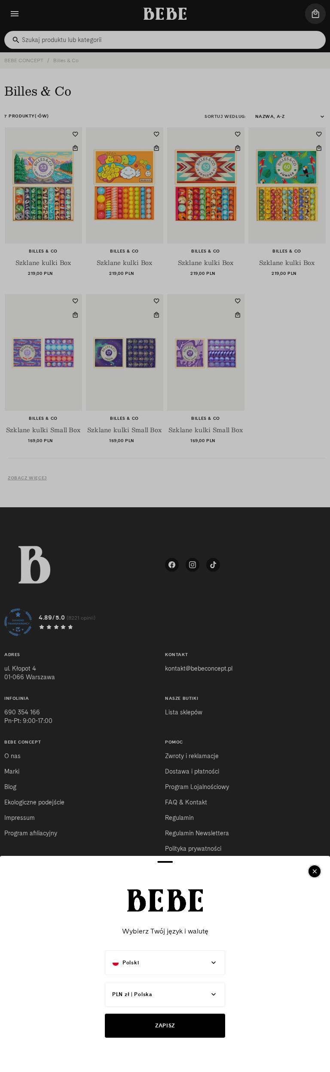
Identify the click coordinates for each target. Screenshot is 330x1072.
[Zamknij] (314, 871)
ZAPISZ (165, 1025)
